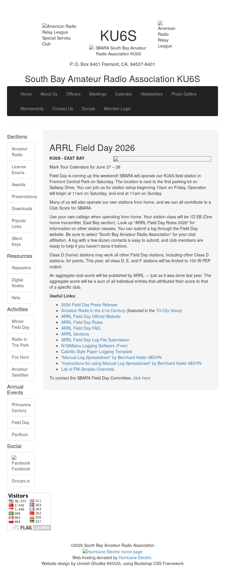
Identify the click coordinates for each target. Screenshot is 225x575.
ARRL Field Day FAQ (80, 328)
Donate (88, 108)
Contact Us (62, 108)
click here (142, 378)
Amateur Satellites (20, 372)
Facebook (21, 469)
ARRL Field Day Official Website (91, 316)
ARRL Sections (75, 334)
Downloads (22, 208)
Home (26, 94)
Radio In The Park (20, 342)
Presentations (23, 196)
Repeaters (21, 268)
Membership (32, 108)
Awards (18, 184)
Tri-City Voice (168, 310)
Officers (73, 94)
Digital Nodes (18, 282)
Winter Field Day (20, 324)
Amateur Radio (20, 151)
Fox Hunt (20, 357)
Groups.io (21, 481)
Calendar (123, 94)
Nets (16, 297)
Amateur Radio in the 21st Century (93, 310)
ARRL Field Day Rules (82, 322)
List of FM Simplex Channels (87, 369)
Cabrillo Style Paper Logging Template (96, 351)
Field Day (20, 422)
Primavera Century (21, 407)
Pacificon (20, 434)
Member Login (117, 108)
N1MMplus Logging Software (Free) (94, 345)
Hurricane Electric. (136, 557)
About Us (48, 94)
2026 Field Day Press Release (89, 304)
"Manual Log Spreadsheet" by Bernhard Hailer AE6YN (111, 357)
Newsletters (152, 94)
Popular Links (19, 223)
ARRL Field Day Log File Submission (95, 340)
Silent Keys (17, 241)
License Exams (19, 169)
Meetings (97, 94)
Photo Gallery (184, 94)
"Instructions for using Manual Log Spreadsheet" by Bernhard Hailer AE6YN (131, 363)
